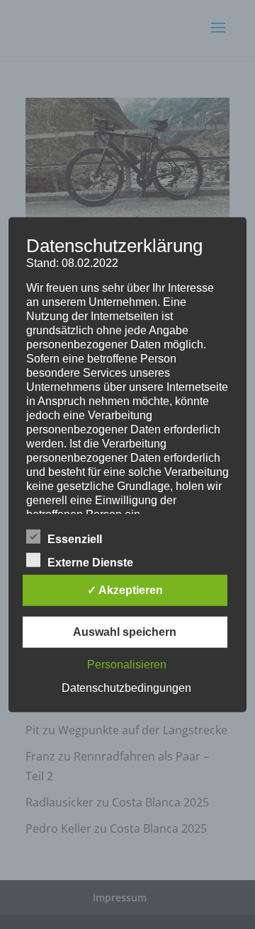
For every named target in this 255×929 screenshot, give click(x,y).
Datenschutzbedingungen (126, 687)
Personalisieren (126, 664)
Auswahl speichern (124, 631)
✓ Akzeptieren (125, 589)
